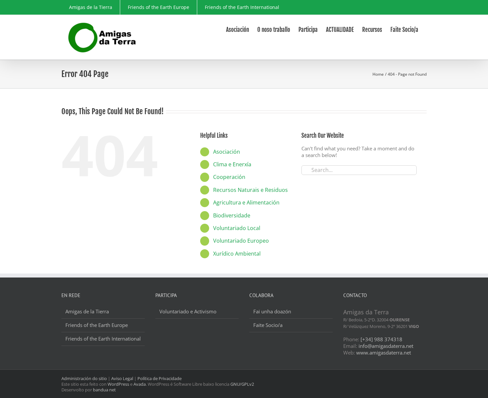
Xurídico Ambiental (237, 253)
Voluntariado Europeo (241, 240)
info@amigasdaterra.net (386, 346)
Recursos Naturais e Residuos (250, 190)
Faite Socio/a (268, 325)
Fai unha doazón (272, 311)
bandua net (104, 390)
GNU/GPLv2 (242, 384)
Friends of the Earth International (103, 339)
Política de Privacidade (159, 378)
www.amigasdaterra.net (383, 352)
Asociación (226, 151)
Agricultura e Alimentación (246, 202)
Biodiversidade (231, 215)
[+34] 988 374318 (381, 339)
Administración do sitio (84, 378)
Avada (139, 384)
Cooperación (229, 177)
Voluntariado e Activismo (187, 311)
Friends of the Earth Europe (96, 325)
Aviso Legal (122, 378)
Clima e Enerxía (232, 164)
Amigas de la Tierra (87, 311)
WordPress (118, 384)
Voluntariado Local (236, 228)
